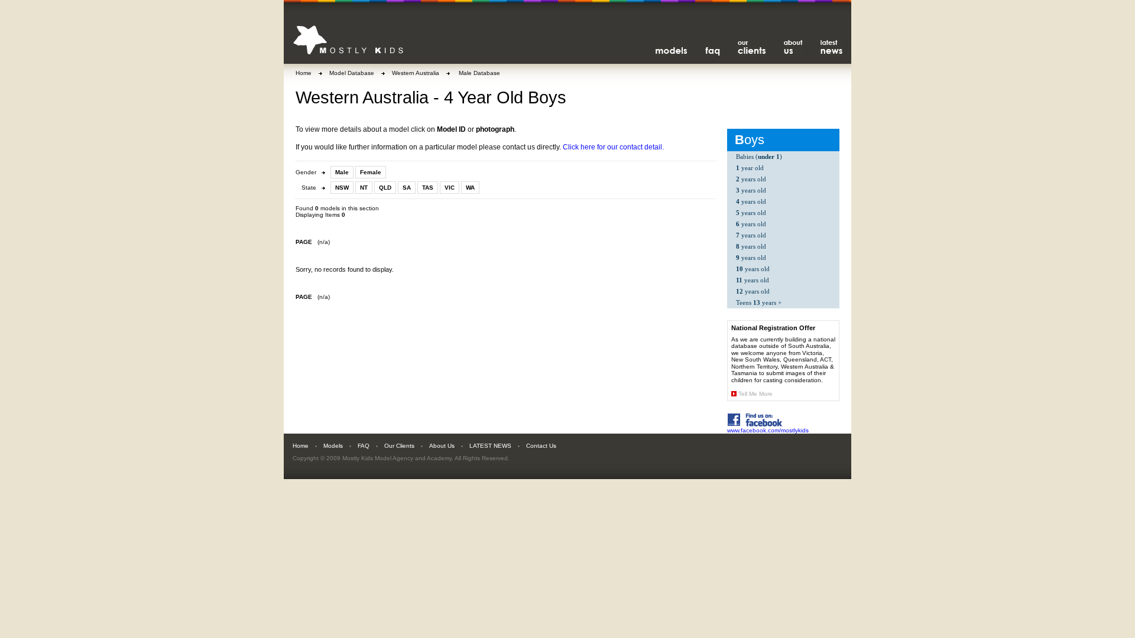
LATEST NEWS (490, 445)
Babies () (759, 156)
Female (370, 172)
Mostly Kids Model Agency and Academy (397, 458)
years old (751, 179)
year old (750, 167)
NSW (342, 187)
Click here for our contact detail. (613, 147)
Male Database (478, 73)
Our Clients (399, 445)
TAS (427, 187)
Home (304, 73)
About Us (442, 445)
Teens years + (758, 302)
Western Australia (415, 73)
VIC (450, 187)
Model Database (351, 73)
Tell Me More (755, 393)
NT (364, 187)
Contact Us (541, 445)
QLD (385, 187)
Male (342, 172)
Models (333, 445)
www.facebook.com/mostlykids (768, 430)
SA (407, 187)
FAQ (363, 445)
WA (470, 187)
